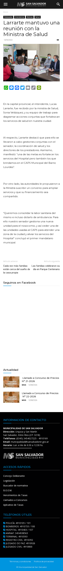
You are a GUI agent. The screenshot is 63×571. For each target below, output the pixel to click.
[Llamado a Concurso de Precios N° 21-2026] (11, 381)
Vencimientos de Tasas (15, 495)
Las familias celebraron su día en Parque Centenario (46, 267)
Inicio (5, 12)
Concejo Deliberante (14, 475)
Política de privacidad (44, 561)
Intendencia (19, 17)
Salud (37, 17)
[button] (5, 4)
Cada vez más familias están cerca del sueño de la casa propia (16, 269)
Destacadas (8, 17)
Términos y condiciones (20, 561)
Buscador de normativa (15, 485)
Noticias (30, 17)
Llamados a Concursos (15, 500)
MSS (24, 385)
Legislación (9, 480)
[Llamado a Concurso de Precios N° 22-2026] (11, 397)
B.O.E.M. (7, 490)
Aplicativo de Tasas (13, 504)
